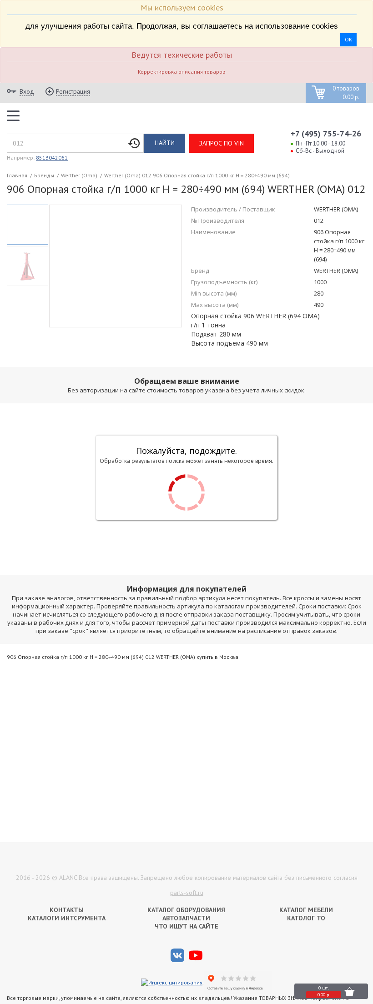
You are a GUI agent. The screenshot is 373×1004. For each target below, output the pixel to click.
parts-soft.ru (186, 893)
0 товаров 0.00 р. (346, 93)
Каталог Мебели (306, 910)
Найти (165, 143)
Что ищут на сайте (186, 926)
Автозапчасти (186, 918)
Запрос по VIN (221, 143)
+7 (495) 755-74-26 (326, 133)
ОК (348, 39)
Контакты (67, 910)
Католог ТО (306, 918)
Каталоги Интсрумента (67, 918)
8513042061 (52, 157)
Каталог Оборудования (186, 910)
